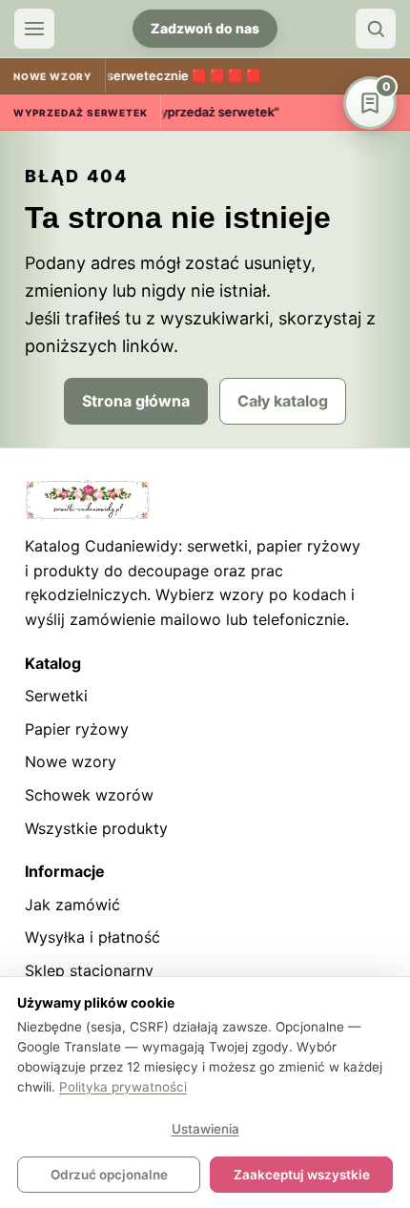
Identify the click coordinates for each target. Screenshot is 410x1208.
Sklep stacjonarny (89, 970)
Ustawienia (205, 1128)
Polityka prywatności (123, 1086)
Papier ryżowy (77, 729)
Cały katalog (282, 400)
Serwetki (56, 695)
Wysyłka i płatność (92, 937)
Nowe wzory (70, 761)
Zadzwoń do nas (205, 28)
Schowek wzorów (89, 794)
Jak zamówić (72, 904)
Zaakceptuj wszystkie (302, 1174)
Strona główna (136, 400)
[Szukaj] (376, 29)
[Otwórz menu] (34, 29)
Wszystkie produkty (96, 828)
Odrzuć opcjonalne (109, 1174)
